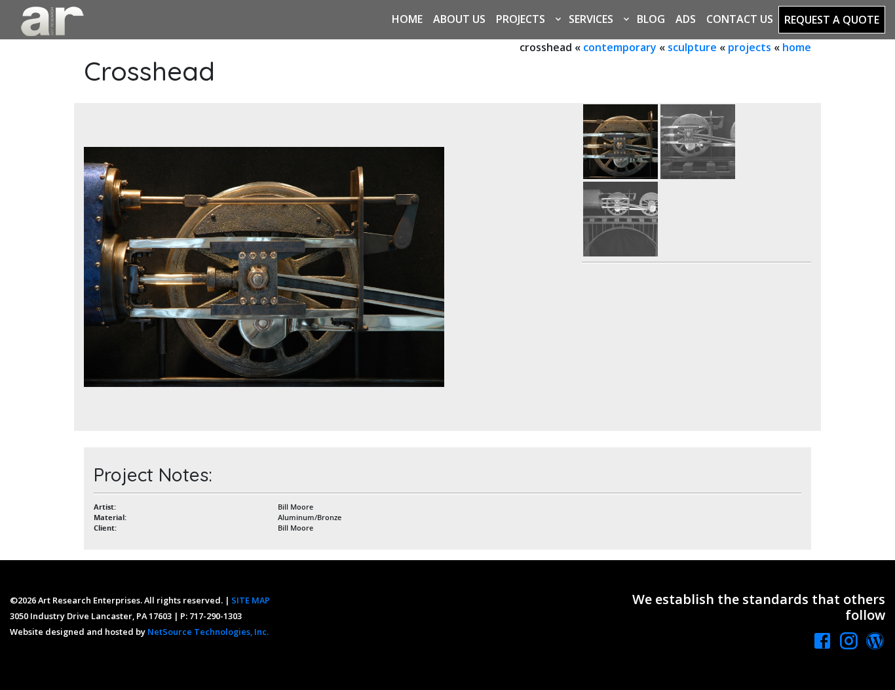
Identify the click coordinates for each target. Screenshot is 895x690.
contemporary (620, 47)
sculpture (692, 47)
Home (407, 19)
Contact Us (739, 19)
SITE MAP (250, 600)
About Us (459, 19)
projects (749, 47)
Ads (686, 19)
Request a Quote (831, 19)
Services (591, 19)
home (796, 47)
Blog (651, 19)
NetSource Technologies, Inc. (208, 632)
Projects (520, 19)
